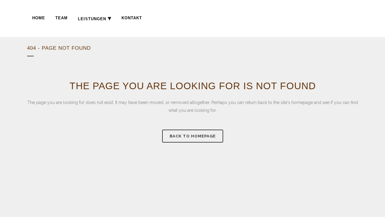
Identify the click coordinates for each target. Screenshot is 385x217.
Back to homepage (193, 136)
